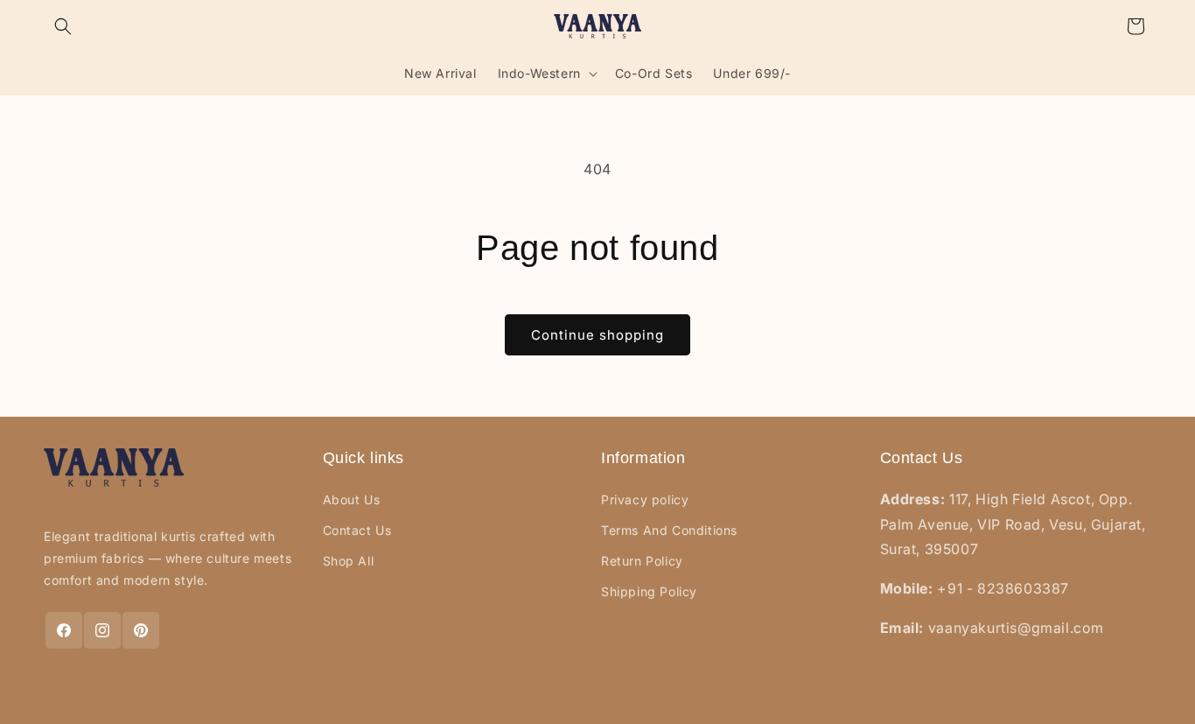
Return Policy (642, 560)
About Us (352, 499)
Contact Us (357, 530)
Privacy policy (644, 499)
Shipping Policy (649, 591)
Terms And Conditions (669, 530)
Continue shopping (597, 335)
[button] (63, 26)
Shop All (348, 560)
